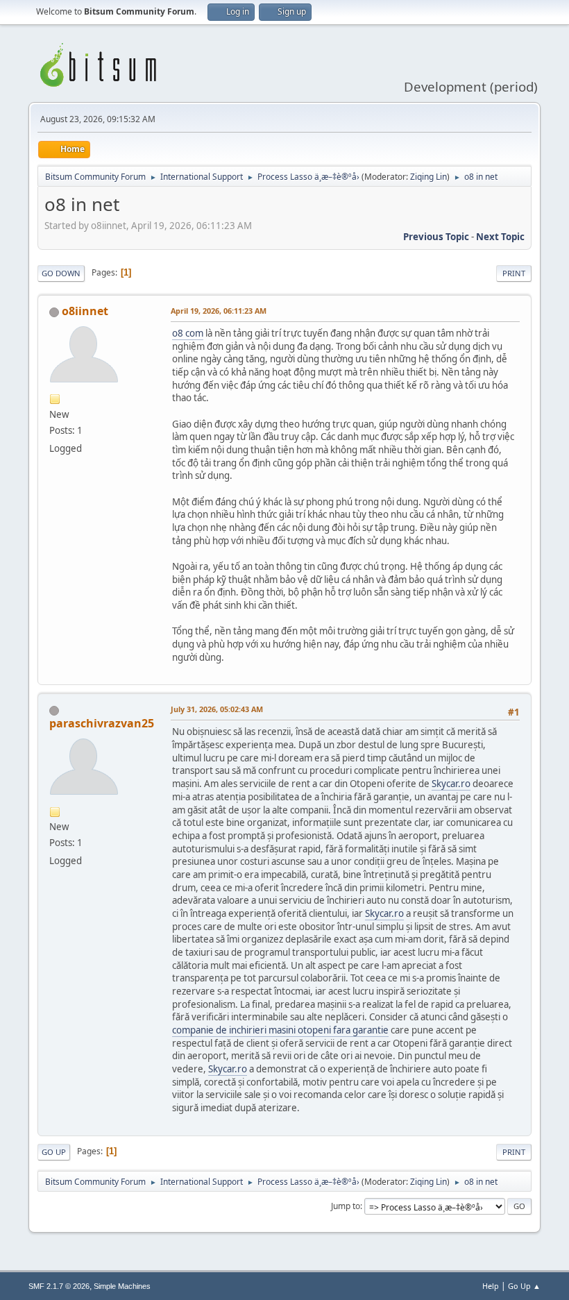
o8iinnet (85, 311)
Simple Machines (122, 1286)
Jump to (345, 1206)
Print (513, 273)
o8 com (187, 333)
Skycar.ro (451, 783)
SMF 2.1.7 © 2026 (59, 1286)
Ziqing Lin (428, 177)
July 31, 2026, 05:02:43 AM (217, 709)
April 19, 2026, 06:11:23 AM (218, 310)
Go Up (54, 1152)
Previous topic (436, 236)
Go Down (61, 273)
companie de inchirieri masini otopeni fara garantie (280, 1030)
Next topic (500, 236)
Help (490, 1286)
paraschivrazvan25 (101, 723)
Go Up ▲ (524, 1286)
